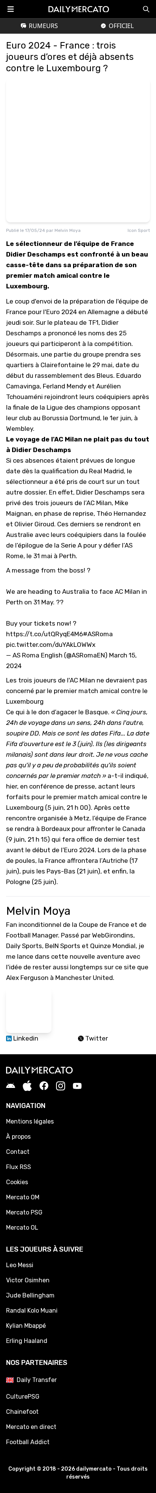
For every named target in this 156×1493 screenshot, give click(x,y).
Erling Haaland (26, 1340)
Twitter (96, 1038)
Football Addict (28, 1442)
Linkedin (25, 1038)
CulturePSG (22, 1396)
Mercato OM (22, 1197)
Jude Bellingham (30, 1295)
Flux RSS (18, 1167)
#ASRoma (98, 634)
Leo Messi (19, 1265)
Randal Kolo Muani (32, 1310)
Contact (18, 1151)
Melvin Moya (68, 230)
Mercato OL (22, 1227)
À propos (18, 1136)
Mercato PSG (24, 1212)
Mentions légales (30, 1121)
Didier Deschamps (103, 492)
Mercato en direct (31, 1426)
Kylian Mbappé (26, 1325)
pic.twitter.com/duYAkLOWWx (50, 644)
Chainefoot (22, 1411)
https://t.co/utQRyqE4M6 (44, 634)
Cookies (17, 1182)
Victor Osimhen (28, 1280)
